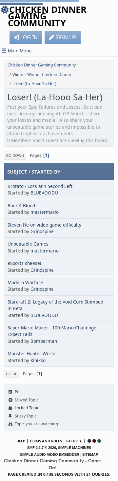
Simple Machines (74, 448)
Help (20, 440)
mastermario (44, 212)
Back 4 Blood (21, 205)
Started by (46, 171)
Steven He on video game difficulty (44, 225)
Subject (17, 171)
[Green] (99, 440)
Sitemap (90, 454)
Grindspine (42, 231)
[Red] (94, 440)
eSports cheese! (24, 263)
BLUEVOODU (44, 193)
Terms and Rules (46, 440)
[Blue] (89, 440)
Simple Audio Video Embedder (49, 454)
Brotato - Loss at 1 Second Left (40, 186)
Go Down (15, 155)
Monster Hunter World (31, 353)
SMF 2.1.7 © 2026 (41, 448)
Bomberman (43, 341)
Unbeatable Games (28, 244)
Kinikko (38, 360)
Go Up (11, 373)
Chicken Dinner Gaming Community (47, 16)
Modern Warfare (25, 282)
